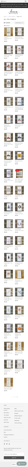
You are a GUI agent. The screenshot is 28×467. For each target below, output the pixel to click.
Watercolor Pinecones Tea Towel (7, 335)
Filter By (7, 22)
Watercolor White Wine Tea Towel (8, 388)
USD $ (14, 464)
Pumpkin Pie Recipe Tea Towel (8, 89)
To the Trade (17, 418)
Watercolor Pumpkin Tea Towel (18, 335)
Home (5, 16)
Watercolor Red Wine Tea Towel (19, 352)
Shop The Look (7, 417)
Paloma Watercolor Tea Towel (8, 39)
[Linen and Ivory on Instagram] (9, 444)
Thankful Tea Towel (18, 247)
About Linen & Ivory (18, 411)
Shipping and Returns (9, 434)
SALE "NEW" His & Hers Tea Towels (19, 180)
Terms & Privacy (18, 423)
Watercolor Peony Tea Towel (19, 316)
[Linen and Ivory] (14, 11)
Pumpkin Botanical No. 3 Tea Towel (19, 73)
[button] (19, 22)
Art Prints (6, 420)
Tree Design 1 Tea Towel (8, 263)
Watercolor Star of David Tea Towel (8, 371)
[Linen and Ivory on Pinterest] (7, 444)
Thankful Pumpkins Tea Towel (8, 247)
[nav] (3, 1)
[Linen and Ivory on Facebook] (4, 444)
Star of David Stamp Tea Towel (8, 230)
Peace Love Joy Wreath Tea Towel (19, 38)
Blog (15, 408)
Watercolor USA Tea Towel (19, 370)
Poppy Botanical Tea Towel (19, 56)
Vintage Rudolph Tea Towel (19, 263)
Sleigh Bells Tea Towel (7, 196)
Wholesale (16, 420)
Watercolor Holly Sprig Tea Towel (19, 298)
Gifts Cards (6, 422)
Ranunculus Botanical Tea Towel (7, 126)
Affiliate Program (18, 415)
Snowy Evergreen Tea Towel (8, 213)
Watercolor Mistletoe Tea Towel (7, 317)
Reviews (16, 413)
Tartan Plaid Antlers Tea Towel (19, 230)
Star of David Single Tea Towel (19, 213)
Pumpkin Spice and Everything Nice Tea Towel (19, 90)
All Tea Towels (11, 16)
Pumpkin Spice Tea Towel (8, 107)
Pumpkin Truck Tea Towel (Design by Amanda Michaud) (19, 108)
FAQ (5, 432)
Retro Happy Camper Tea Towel (8, 180)
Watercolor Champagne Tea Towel (18, 281)
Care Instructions (8, 430)
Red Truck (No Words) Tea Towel (8, 143)
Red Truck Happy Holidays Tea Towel (19, 144)
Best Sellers (6, 412)
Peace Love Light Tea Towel (8, 56)
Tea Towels (6, 415)
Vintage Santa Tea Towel (8, 280)
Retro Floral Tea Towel (19, 161)
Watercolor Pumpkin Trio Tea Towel (8, 353)
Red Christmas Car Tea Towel (19, 125)
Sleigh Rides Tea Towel (19, 196)
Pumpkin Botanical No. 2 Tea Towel (8, 73)
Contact (5, 437)
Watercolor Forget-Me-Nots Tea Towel (8, 299)
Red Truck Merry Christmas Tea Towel (8, 162)
